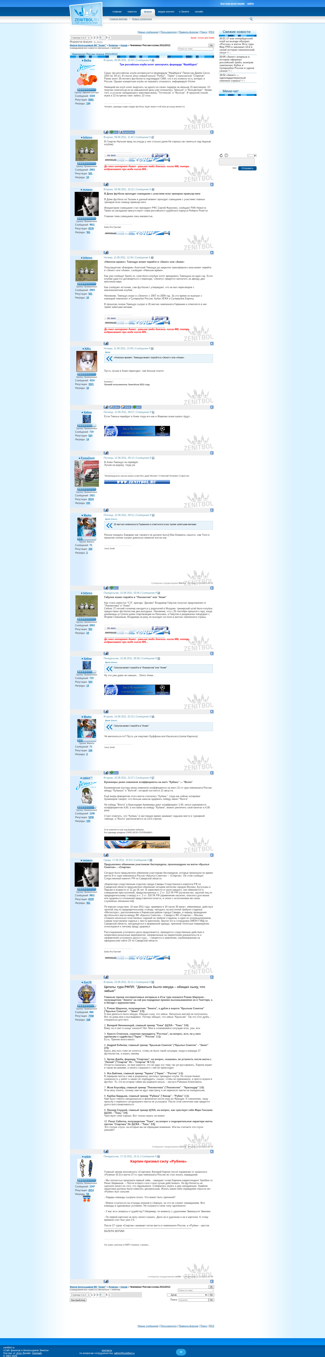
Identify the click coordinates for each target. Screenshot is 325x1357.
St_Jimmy (98, 42)
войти (250, 3)
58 (151, 860)
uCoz (19, 1353)
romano (88, 189)
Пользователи (168, 32)
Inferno (87, 137)
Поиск (203, 32)
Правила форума (188, 32)
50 (152, 348)
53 (153, 515)
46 (153, 60)
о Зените (184, 11)
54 (158, 592)
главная (116, 11)
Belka (87, 60)
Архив (123, 45)
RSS (211, 32)
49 (152, 257)
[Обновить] (221, 155)
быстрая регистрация (232, 3)
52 (153, 457)
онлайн (199, 11)
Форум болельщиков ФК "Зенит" (88, 45)
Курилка (113, 45)
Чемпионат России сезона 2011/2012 (150, 45)
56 (153, 716)
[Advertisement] (142, 1314)
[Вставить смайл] (226, 155)
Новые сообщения (142, 19)
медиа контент (166, 11)
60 (158, 1156)
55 (158, 658)
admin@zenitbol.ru (124, 1353)
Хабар (88, 412)
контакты (107, 1350)
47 (152, 137)
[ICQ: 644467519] (113, 588)
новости (132, 11)
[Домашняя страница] (126, 407)
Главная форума (118, 19)
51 (153, 412)
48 (153, 189)
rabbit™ (88, 777)
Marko (88, 515)
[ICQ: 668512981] (113, 132)
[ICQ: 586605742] (136, 407)
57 (153, 777)
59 (152, 982)
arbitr (87, 1156)
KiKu (88, 348)
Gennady (37, 1353)
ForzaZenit (88, 457)
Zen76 (88, 982)
